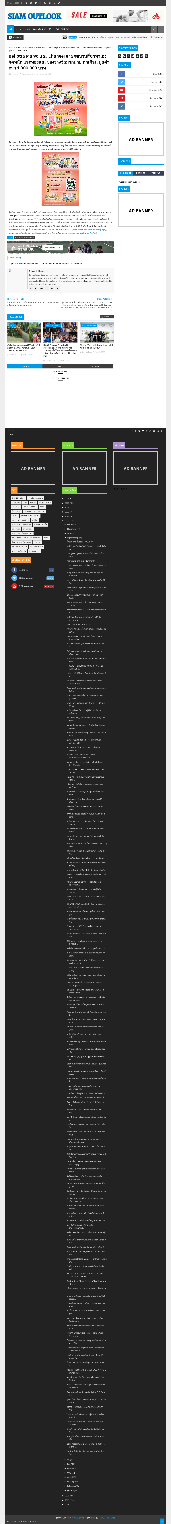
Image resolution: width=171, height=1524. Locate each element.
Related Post (15, 317)
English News (62, 29)
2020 (67, 1495)
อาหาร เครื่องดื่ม (19, 551)
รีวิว (51, 29)
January (70, 1490)
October (71, 533)
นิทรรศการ (16, 511)
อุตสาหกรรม (34, 551)
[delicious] (59, 3)
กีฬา (25, 503)
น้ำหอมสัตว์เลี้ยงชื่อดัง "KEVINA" (80, 541)
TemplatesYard (78, 1518)
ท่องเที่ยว (12, 325)
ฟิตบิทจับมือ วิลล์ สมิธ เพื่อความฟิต (81, 561)
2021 (67, 520)
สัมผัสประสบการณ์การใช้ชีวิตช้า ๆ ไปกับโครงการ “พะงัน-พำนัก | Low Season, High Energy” (23, 348)
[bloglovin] (36, 3)
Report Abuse (120, 488)
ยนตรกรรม (48, 37)
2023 (67, 511)
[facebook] (22, 3)
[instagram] (54, 3)
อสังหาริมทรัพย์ (36, 547)
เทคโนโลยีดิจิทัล (30, 507)
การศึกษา (16, 503)
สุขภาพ (37, 542)
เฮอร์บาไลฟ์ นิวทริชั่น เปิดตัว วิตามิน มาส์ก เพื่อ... (86, 870)
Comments (156, 173)
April (69, 1477)
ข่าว (18, 29)
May (69, 1472)
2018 (67, 1504)
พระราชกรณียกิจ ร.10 (30, 516)
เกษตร (33, 503)
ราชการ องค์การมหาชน (22, 533)
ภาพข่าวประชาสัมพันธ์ (35, 29)
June (69, 1468)
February (71, 1486)
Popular (141, 173)
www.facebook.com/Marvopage (30, 233)
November (72, 529)
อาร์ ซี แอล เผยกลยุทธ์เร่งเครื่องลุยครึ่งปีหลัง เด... (86, 948)
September (72, 537)
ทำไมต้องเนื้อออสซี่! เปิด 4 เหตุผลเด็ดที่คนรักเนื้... (86, 1097)
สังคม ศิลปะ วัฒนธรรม (21, 542)
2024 (67, 507)
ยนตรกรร (16, 529)
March (70, 1481)
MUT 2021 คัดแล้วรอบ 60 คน (79, 624)
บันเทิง (15, 516)
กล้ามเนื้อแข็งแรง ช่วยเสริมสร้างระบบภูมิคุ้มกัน (86, 858)
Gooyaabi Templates (106, 1518)
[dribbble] (40, 3)
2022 (67, 516)
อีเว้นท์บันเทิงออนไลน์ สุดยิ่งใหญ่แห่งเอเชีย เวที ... (86, 1220)
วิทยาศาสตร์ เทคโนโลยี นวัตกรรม (26, 538)
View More (108, 316)
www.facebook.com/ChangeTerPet (79, 233)
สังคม (46, 538)
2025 (67, 503)
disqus (60, 366)
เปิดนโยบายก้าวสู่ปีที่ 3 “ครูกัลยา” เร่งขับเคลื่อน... (86, 1093)
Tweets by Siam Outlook (128, 182)
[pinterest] (31, 3)
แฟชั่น (34, 520)
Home (11, 47)
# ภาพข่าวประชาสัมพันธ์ (24, 237)
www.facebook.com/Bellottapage (89, 229)
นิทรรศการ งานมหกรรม (34, 511)
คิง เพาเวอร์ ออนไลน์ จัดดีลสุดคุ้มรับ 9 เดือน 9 (85, 1247)
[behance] (50, 3)
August (70, 1459)
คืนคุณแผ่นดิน (45, 503)
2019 (67, 1500)
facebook (95, 366)
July (69, 1464)
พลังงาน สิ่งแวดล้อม (20, 520)
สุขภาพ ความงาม (19, 547)
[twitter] (26, 3)
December (72, 524)
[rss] (45, 3)
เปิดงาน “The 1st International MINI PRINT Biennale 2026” (96, 346)
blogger (25, 366)
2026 (67, 498)
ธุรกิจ (42, 507)
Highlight (125, 173)
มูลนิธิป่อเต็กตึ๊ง (40, 525)
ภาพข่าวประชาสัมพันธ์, (42, 74)
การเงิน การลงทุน (35, 498)
